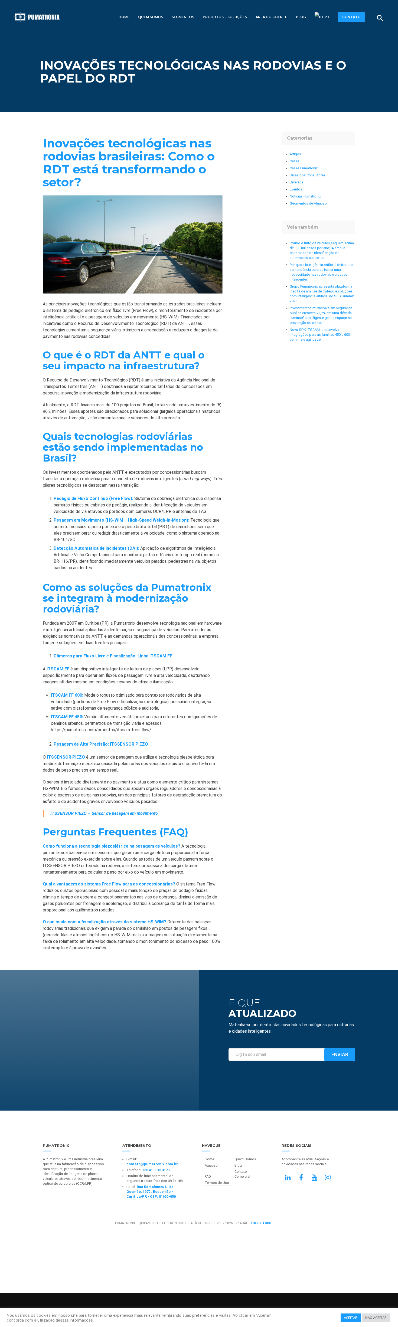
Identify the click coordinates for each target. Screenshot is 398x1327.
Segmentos (183, 17)
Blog (301, 17)
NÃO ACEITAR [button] (376, 1318)
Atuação (211, 1165)
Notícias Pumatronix (305, 196)
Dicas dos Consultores (307, 175)
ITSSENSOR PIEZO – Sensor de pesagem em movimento (104, 813)
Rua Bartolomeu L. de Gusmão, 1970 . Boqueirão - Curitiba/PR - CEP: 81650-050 (151, 1191)
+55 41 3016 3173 (155, 1170)
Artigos (295, 154)
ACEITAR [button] (350, 1318)
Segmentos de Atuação (308, 203)
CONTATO (351, 17)
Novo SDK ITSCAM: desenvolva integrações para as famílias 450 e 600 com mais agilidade (320, 334)
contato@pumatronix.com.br (152, 1164)
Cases (294, 161)
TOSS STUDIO (261, 1223)
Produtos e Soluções (225, 17)
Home (124, 17)
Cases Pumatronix (304, 168)
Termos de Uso (217, 1183)
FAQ (208, 1176)
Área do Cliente (271, 17)
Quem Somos (150, 17)
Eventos (296, 189)
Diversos (297, 182)
